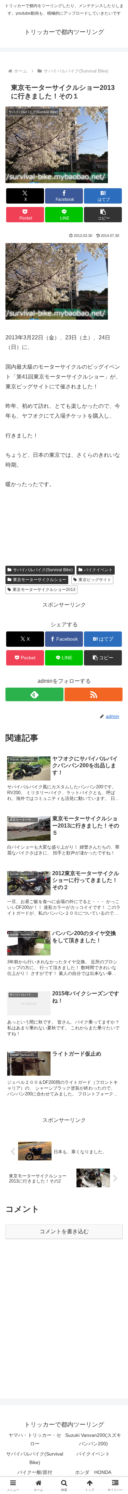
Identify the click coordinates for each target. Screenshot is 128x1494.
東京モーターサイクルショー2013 (44, 589)
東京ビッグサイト (95, 579)
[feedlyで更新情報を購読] (34, 694)
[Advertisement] (64, 1314)
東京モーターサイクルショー (39, 579)
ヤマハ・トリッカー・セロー (35, 1439)
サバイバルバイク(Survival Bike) (43, 569)
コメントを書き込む (64, 1231)
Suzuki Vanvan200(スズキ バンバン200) (93, 1439)
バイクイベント (98, 569)
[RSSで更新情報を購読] (94, 694)
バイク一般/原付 (34, 1472)
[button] (103, 214)
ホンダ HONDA (93, 1472)
